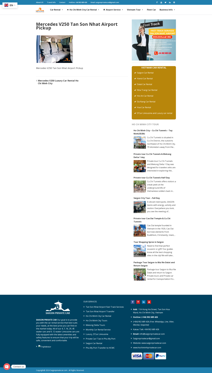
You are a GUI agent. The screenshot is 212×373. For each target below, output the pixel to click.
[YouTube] (149, 302)
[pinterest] (174, 2)
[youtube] (161, 2)
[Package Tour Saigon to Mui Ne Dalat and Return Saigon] (140, 274)
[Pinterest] (138, 302)
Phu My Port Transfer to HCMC (100, 347)
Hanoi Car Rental (145, 78)
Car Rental (55, 9)
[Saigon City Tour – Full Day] (140, 207)
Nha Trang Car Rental (147, 90)
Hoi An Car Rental (145, 95)
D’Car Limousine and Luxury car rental (154, 113)
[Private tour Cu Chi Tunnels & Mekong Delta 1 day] (140, 166)
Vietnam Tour (134, 9)
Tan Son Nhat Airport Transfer (100, 311)
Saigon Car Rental (145, 72)
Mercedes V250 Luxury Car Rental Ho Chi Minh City (58, 82)
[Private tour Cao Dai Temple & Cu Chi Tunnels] (140, 230)
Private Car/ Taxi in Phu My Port (100, 338)
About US (39, 2)
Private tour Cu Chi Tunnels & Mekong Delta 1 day (152, 156)
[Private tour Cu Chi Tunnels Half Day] (140, 186)
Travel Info (51, 2)
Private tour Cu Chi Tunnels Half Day (152, 177)
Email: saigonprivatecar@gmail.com (105, 2)
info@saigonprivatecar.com (152, 334)
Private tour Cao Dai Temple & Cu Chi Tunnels (152, 220)
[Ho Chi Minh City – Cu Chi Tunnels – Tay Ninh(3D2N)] (140, 142)
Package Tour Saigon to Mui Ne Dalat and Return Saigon (154, 264)
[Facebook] (132, 302)
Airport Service (113, 9)
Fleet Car (151, 9)
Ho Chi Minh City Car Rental (83, 9)
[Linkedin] (144, 302)
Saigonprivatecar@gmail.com (146, 338)
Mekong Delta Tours (95, 325)
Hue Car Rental (144, 107)
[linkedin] (170, 2)
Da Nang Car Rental (146, 101)
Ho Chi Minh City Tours (96, 320)
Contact (62, 2)
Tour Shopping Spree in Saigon (149, 242)
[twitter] (165, 2)
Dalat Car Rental (144, 84)
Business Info (166, 9)
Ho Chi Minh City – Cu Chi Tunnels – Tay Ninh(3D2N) (153, 132)
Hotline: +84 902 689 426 (78, 2)
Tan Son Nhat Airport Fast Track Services (105, 307)
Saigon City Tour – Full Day (147, 198)
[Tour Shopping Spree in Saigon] (140, 251)
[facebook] (157, 2)
